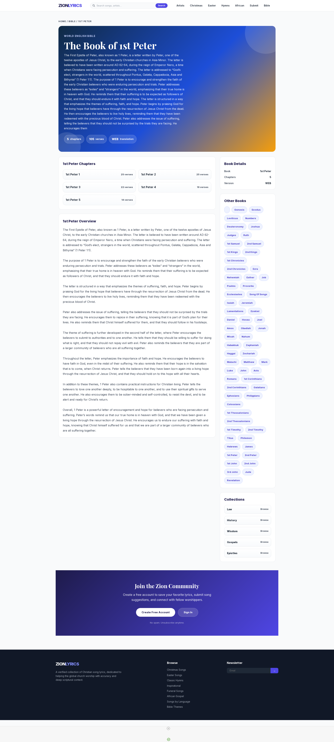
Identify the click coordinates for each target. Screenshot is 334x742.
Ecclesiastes (234, 294)
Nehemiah (233, 277)
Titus (230, 438)
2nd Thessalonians (238, 421)
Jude (248, 472)
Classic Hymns (175, 680)
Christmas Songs (176, 669)
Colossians (233, 404)
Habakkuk (233, 345)
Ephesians (233, 395)
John (243, 370)
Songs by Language (178, 701)
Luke (230, 370)
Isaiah (230, 302)
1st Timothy (234, 429)
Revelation (233, 480)
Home (62, 21)
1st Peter (232, 455)
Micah (230, 336)
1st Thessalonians (238, 412)
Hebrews (232, 446)
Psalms (231, 286)
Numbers (250, 218)
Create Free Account (156, 612)
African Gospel (175, 696)
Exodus (256, 209)
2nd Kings (251, 252)
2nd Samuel (254, 243)
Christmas (196, 5)
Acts (256, 370)
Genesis (239, 209)
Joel (259, 319)
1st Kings (232, 252)
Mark (264, 362)
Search (161, 5)
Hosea (246, 319)
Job (264, 277)
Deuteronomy (235, 226)
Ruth (246, 235)
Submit (254, 5)
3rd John (232, 472)
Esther (250, 277)
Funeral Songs (175, 690)
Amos (230, 328)
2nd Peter (251, 455)
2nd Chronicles (236, 268)
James (249, 446)
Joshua (255, 226)
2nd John (250, 463)
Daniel (231, 319)
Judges (231, 235)
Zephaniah (252, 345)
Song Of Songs (258, 294)
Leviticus (232, 218)
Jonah (262, 328)
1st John (232, 463)
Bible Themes (175, 706)
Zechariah (249, 353)
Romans (232, 378)
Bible (267, 5)
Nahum (246, 336)
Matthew (249, 362)
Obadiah (246, 328)
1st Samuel (233, 243)
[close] (168, 728)
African (239, 5)
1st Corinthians (253, 378)
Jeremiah (247, 302)
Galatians (259, 387)
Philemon (246, 438)
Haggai (231, 353)
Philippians (253, 395)
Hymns (225, 5)
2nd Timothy (255, 429)
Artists (180, 5)
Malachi (231, 362)
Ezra (255, 268)
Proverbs (248, 286)
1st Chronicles (235, 260)
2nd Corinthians (236, 387)
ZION (70, 5)
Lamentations (235, 311)
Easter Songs (174, 675)
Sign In (188, 612)
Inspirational (174, 685)
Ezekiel (255, 311)
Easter (212, 5)
